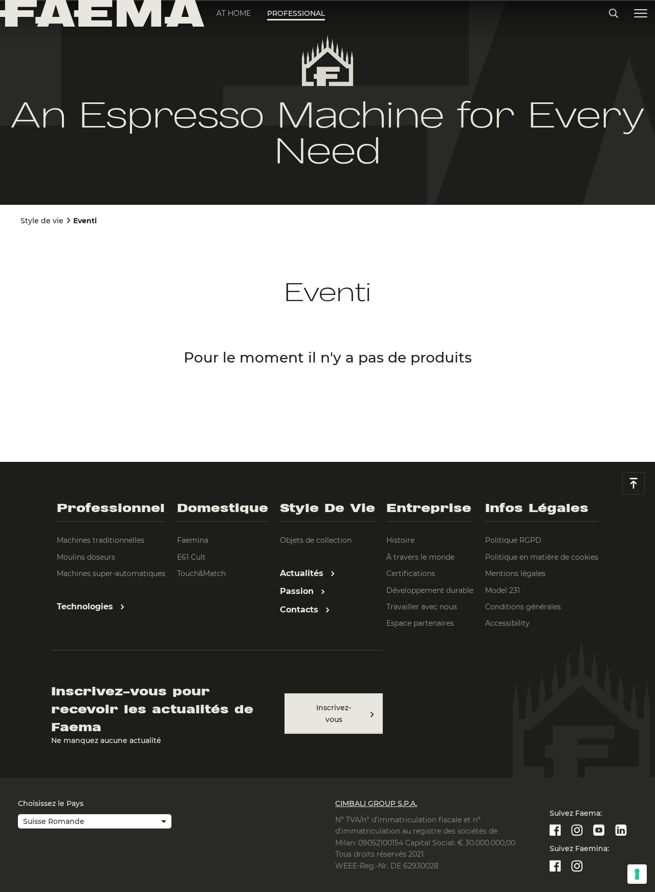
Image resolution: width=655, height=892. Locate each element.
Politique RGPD (513, 540)
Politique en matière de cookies (541, 557)
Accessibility (507, 623)
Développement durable (429, 590)
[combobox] (94, 822)
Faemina (192, 540)
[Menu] (640, 13)
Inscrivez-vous (333, 713)
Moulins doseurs (86, 557)
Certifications (410, 573)
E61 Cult (191, 557)
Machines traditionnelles (100, 540)
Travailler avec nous (421, 606)
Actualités (303, 573)
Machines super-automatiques (111, 573)
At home (233, 13)
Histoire (400, 540)
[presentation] (327, 446)
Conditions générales (523, 606)
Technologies (86, 606)
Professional (296, 13)
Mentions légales (515, 573)
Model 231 (502, 590)
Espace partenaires (420, 623)
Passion (298, 591)
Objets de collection (316, 540)
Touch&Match (201, 573)
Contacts (300, 609)
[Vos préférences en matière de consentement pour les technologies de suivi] (637, 874)
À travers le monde (420, 557)
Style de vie (41, 220)
